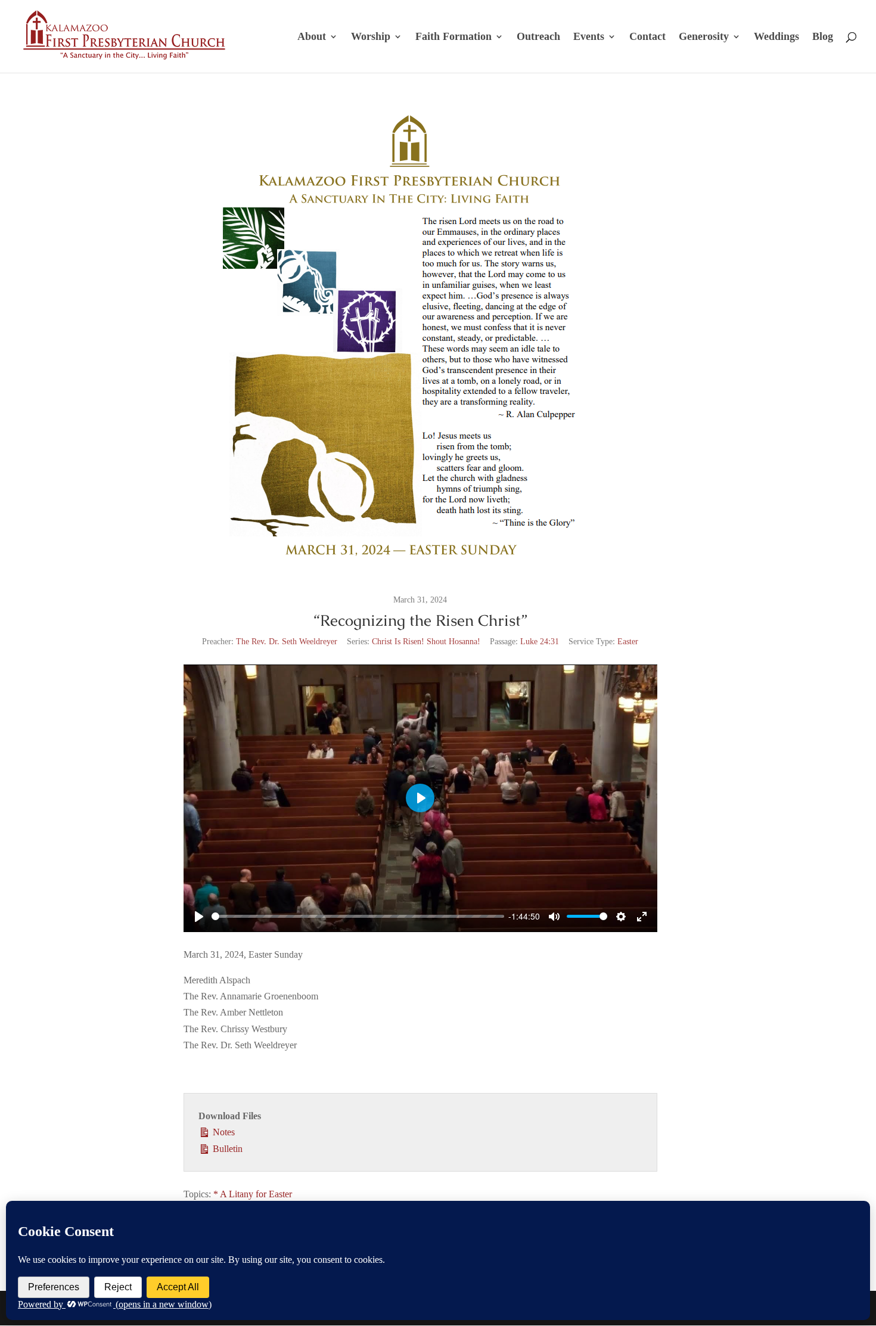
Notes (222, 1132)
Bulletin (226, 1149)
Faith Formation (453, 37)
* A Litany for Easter (252, 1194)
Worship (370, 37)
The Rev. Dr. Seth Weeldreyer (286, 641)
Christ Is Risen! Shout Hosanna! (426, 641)
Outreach (538, 37)
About (311, 37)
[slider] (358, 916)
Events (588, 37)
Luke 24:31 (539, 641)
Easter (627, 641)
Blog (822, 37)
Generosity (704, 37)
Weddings (776, 37)
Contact (647, 37)
